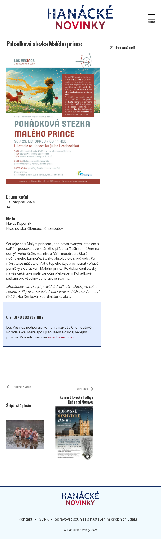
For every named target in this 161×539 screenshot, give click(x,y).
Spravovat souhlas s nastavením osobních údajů (96, 519)
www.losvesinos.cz (62, 337)
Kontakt (25, 519)
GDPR (43, 519)
